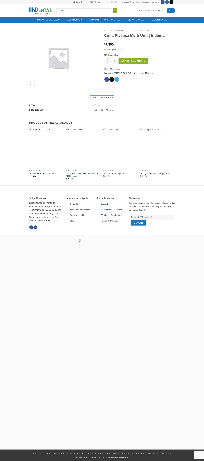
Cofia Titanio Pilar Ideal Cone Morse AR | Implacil (82, 174)
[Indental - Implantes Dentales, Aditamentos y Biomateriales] (40, 10)
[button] (151, 10)
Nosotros (145, 2)
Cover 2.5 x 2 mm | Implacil (115, 173)
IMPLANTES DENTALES (48, 20)
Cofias (133, 31)
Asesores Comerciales (130, 2)
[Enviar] (115, 10)
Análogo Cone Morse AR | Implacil (155, 173)
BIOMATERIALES (136, 20)
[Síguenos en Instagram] (167, 2)
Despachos (105, 204)
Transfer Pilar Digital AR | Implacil (43, 173)
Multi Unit (144, 31)
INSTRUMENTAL (112, 20)
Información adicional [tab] (102, 98)
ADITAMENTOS (74, 20)
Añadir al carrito (133, 61)
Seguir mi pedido (77, 215)
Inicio (107, 31)
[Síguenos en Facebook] (163, 2)
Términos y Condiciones (134, 453)
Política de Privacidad (110, 221)
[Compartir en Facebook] (106, 79)
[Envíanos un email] (171, 2)
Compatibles (139, 73)
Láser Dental (159, 20)
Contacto (155, 2)
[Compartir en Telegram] (116, 79)
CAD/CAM (94, 20)
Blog (72, 221)
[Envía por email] (111, 79)
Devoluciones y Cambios (111, 209)
